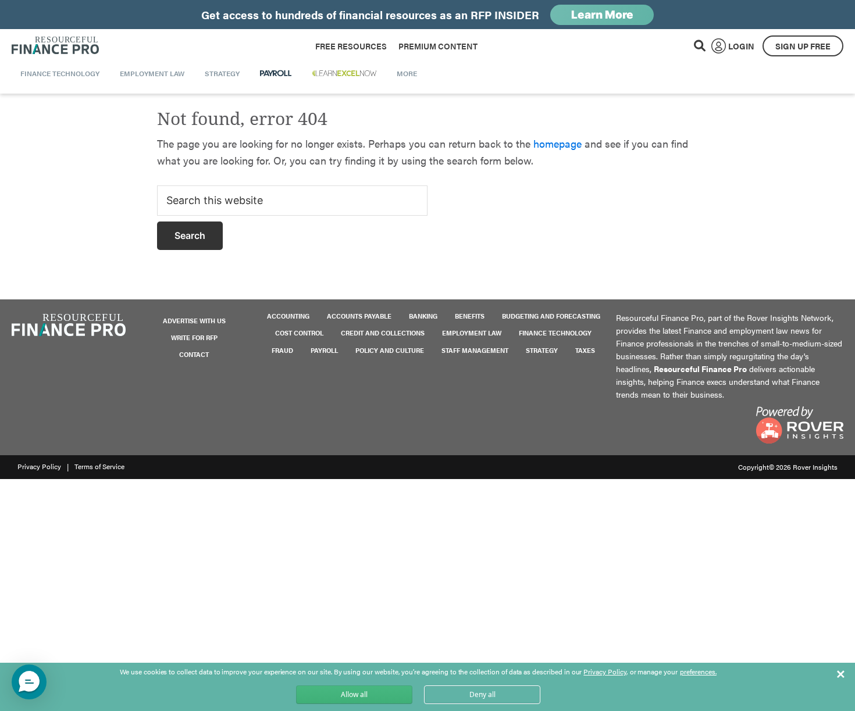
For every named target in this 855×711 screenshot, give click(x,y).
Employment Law (471, 332)
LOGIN (741, 46)
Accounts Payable (359, 316)
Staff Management (474, 350)
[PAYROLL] (276, 73)
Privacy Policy (39, 466)
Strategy (542, 350)
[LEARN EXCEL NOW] (344, 73)
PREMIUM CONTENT (438, 46)
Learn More (602, 15)
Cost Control (299, 332)
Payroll (324, 350)
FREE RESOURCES (351, 46)
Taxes (585, 350)
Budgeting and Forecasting (551, 316)
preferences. (698, 672)
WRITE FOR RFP (194, 337)
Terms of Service (99, 466)
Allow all (354, 694)
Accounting (288, 316)
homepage (557, 143)
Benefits (469, 316)
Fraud (282, 350)
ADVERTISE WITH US (194, 320)
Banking (423, 316)
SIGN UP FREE (803, 46)
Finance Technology (555, 332)
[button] (29, 681)
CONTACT (194, 354)
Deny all (482, 694)
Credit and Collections (383, 332)
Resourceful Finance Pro (55, 46)
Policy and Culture (389, 350)
